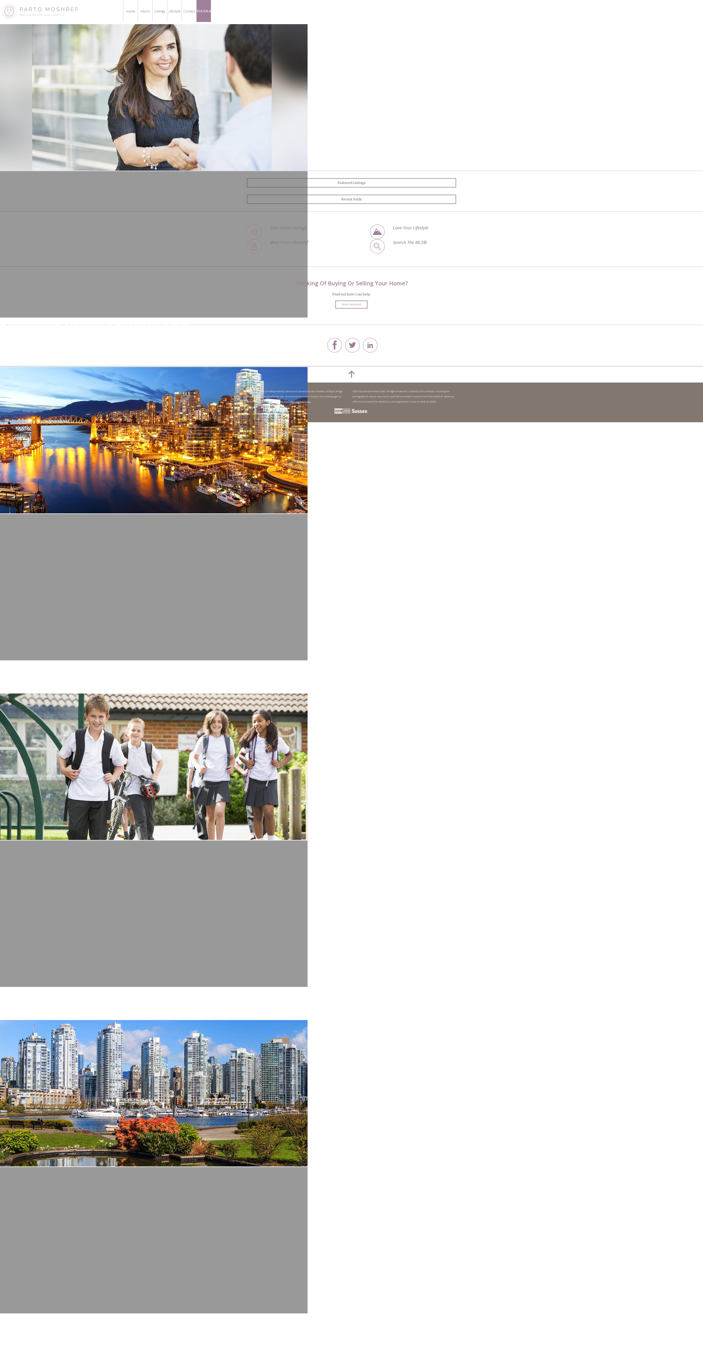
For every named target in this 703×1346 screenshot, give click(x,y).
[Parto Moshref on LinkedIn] (370, 351)
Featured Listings (352, 183)
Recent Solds (351, 199)
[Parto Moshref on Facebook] (334, 351)
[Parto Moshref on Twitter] (352, 351)
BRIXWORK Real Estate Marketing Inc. (291, 401)
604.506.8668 (206, 11)
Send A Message (351, 304)
